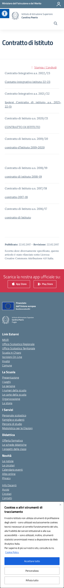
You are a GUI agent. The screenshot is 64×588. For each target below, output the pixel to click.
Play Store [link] (47, 284)
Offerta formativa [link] (12, 440)
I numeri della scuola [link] (14, 390)
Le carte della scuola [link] (14, 394)
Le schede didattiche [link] (14, 445)
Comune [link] (7, 365)
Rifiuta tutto (32, 580)
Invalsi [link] (6, 361)
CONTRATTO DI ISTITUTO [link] (22, 127)
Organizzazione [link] (11, 399)
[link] (4, 13)
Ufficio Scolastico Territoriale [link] (18, 348)
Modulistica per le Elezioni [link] (17, 428)
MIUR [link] (5, 340)
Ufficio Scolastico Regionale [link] (18, 344)
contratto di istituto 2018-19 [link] (23, 176)
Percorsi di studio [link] (12, 424)
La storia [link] (7, 403)
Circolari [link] (6, 494)
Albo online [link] (8, 474)
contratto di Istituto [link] (18, 217)
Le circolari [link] (8, 465)
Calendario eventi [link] (12, 469)
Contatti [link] (7, 498)
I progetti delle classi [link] (14, 449)
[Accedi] (58, 4)
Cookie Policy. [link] (12, 552)
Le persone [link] (8, 386)
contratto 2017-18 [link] (16, 197)
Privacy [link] (6, 478)
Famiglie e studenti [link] (13, 419)
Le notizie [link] (8, 461)
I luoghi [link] (6, 382)
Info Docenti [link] (9, 485)
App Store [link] (20, 284)
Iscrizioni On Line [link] (12, 357)
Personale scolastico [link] (14, 415)
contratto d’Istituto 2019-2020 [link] (25, 147)
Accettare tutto (32, 561)
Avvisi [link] (5, 489)
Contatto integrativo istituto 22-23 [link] (27, 82)
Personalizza (32, 571)
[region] (32, 545)
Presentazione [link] (10, 377)
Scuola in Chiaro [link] (11, 352)
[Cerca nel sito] (55, 24)
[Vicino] (60, 504)
